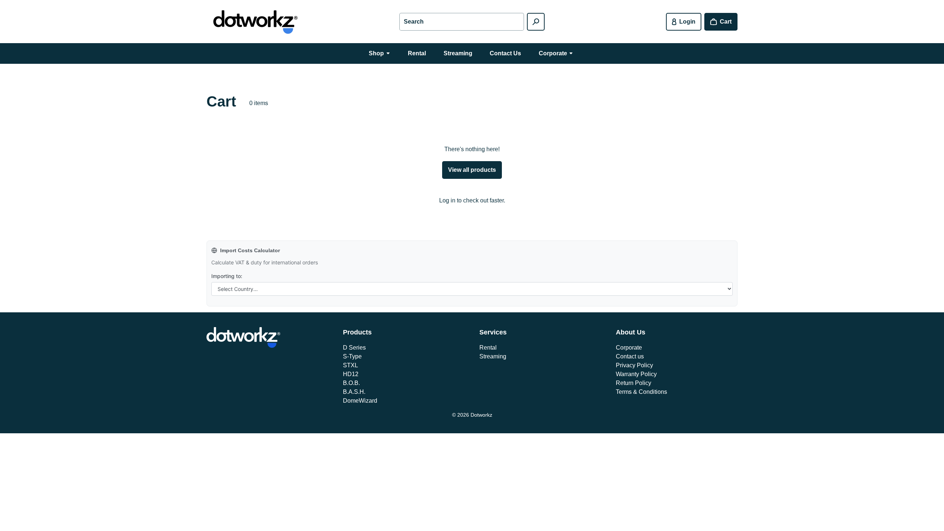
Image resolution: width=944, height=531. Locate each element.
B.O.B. (351, 383)
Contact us (630, 356)
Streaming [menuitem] (458, 53)
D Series (354, 347)
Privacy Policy (634, 365)
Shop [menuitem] (376, 53)
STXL (350, 365)
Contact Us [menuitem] (505, 53)
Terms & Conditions (641, 392)
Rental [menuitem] (417, 53)
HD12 (350, 374)
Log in (447, 200)
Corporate (629, 347)
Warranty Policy (636, 374)
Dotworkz (481, 415)
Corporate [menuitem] (553, 53)
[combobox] (461, 22)
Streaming (492, 356)
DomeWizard (360, 401)
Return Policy (633, 383)
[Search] (536, 22)
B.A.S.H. (354, 392)
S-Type (352, 356)
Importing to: (226, 276)
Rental (488, 347)
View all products (472, 170)
